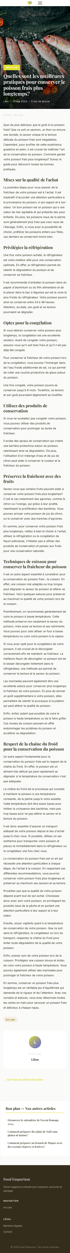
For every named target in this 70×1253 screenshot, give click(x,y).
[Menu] (40, 3)
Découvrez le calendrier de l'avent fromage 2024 (33, 1121)
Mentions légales (12, 1225)
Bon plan (12, 67)
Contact (7, 1231)
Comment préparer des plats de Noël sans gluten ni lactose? (33, 1133)
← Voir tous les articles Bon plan (23, 1079)
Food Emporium (16, 1179)
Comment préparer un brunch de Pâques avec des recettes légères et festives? (35, 1144)
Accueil (7, 115)
